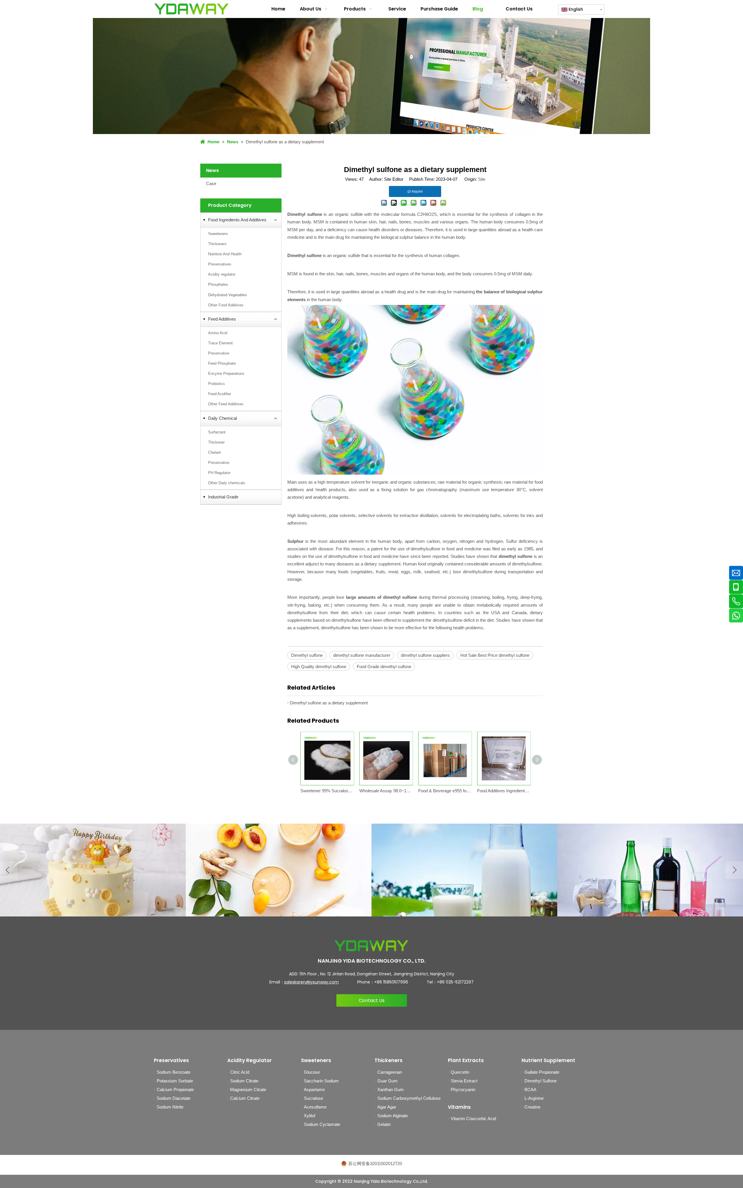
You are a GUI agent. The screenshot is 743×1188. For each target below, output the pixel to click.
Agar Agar (386, 1106)
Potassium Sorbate (175, 1080)
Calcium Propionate (175, 1089)
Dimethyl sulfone (307, 655)
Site (481, 179)
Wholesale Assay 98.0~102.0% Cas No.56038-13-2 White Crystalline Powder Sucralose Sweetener (385, 790)
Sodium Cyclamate (322, 1124)
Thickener (216, 442)
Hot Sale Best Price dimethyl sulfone (494, 655)
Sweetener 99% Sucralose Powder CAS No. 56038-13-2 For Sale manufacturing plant (327, 790)
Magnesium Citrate (248, 1089)
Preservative (218, 353)
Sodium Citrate (244, 1080)
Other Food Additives (226, 305)
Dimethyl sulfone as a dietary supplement (329, 702)
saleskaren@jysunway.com (311, 982)
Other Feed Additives (226, 404)
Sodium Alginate (392, 1115)
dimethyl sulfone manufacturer (361, 655)
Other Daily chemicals (226, 483)
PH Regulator (219, 473)
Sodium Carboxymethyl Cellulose (409, 1098)
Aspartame (314, 1089)
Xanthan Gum (390, 1089)
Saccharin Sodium (321, 1080)
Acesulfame (315, 1106)
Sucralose (313, 1098)
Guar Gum (387, 1080)
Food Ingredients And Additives (237, 219)
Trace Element (220, 343)
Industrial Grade (223, 496)
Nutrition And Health (224, 254)
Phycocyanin (463, 1089)
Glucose (312, 1072)
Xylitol (309, 1115)
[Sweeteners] (93, 870)
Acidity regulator (221, 274)
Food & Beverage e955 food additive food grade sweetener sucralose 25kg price (444, 790)
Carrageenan (389, 1072)
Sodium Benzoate (173, 1072)
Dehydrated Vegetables (227, 295)
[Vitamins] (279, 870)
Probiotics (216, 383)
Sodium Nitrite (170, 1106)
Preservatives (219, 264)
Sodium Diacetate (173, 1098)
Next (734, 870)
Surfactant (217, 432)
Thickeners (217, 244)
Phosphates (218, 284)
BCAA (530, 1089)
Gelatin (384, 1124)
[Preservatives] (650, 870)
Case (211, 183)
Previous (8, 870)
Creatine (532, 1106)
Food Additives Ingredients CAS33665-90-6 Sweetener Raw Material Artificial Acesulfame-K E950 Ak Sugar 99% (503, 790)
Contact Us (372, 1000)
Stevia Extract (464, 1080)
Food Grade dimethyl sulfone (384, 666)
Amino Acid (217, 333)
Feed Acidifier (219, 394)
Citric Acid (239, 1072)
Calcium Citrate (244, 1098)
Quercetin (460, 1072)
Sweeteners (218, 234)
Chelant (214, 452)
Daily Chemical (222, 418)
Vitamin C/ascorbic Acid (473, 1118)
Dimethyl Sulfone (540, 1080)
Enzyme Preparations (226, 373)
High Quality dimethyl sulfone (318, 666)
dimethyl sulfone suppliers (425, 655)
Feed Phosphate (222, 363)
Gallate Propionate (541, 1072)
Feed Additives (222, 319)
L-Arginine (534, 1098)
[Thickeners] (464, 870)
